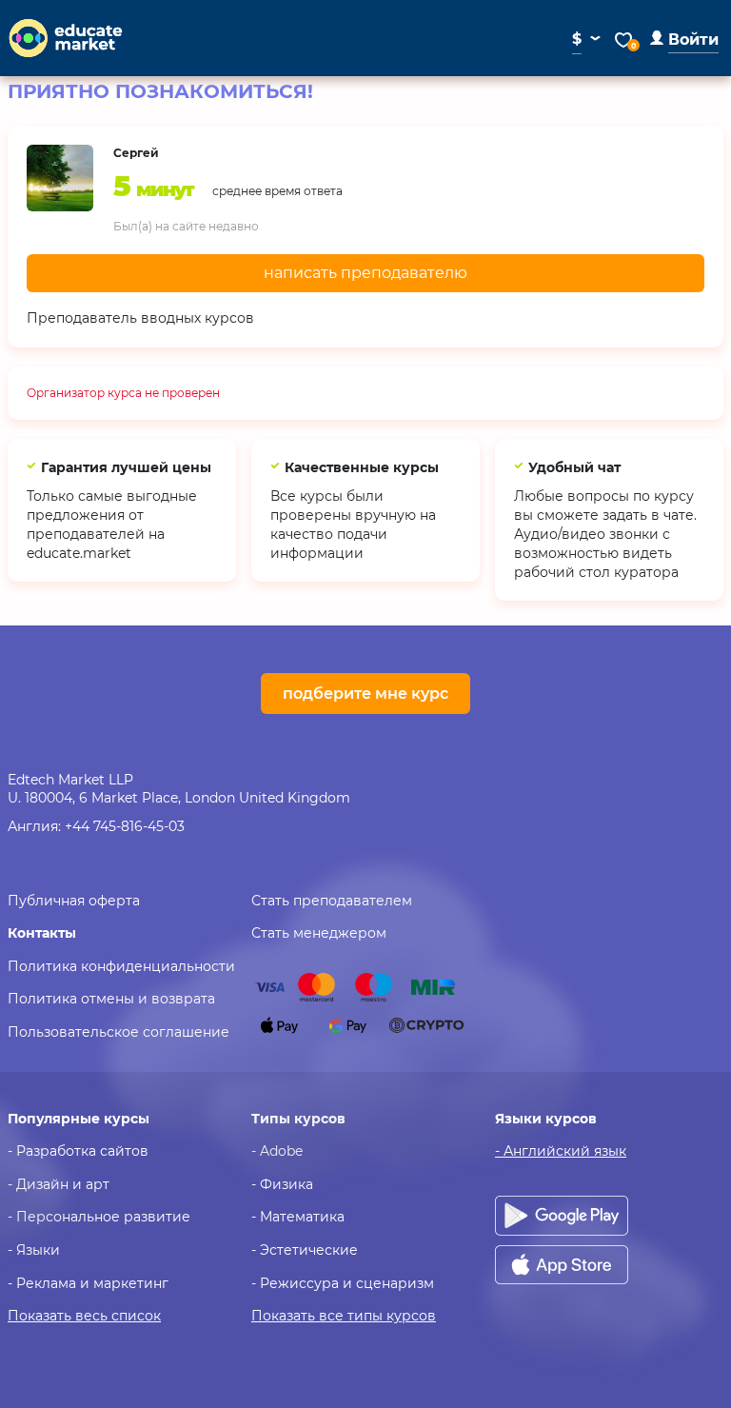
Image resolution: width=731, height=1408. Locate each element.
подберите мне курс (365, 693)
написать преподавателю (365, 273)
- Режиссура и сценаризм (342, 1283)
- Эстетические (304, 1250)
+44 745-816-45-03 (125, 826)
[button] (684, 39)
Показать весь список (84, 1315)
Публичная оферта (74, 900)
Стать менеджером (318, 933)
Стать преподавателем (331, 900)
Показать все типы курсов (343, 1315)
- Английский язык (560, 1151)
